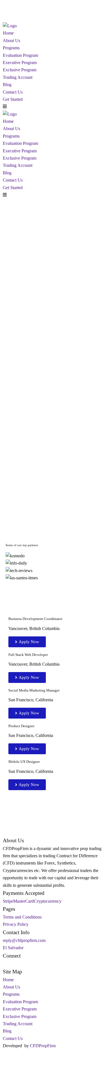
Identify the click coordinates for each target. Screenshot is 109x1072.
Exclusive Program (19, 69)
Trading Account (17, 77)
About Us (11, 40)
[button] (54, 585)
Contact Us (13, 92)
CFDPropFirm (43, 1045)
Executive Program (20, 62)
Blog (7, 84)
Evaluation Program (20, 55)
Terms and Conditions (22, 917)
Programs (11, 47)
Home (8, 33)
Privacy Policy (16, 924)
